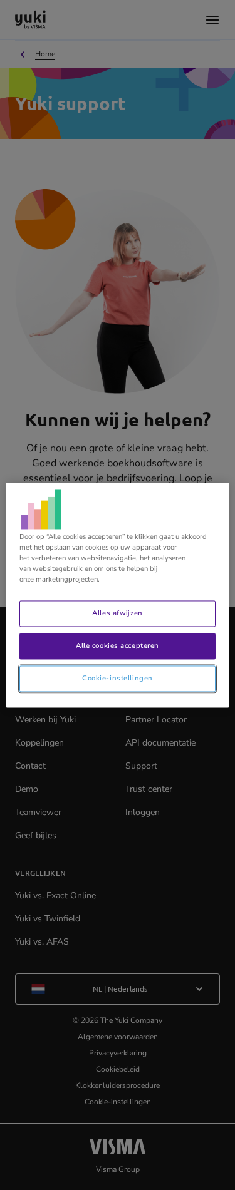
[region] (117, 595)
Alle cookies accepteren (117, 645)
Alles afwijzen (117, 613)
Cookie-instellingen (117, 678)
